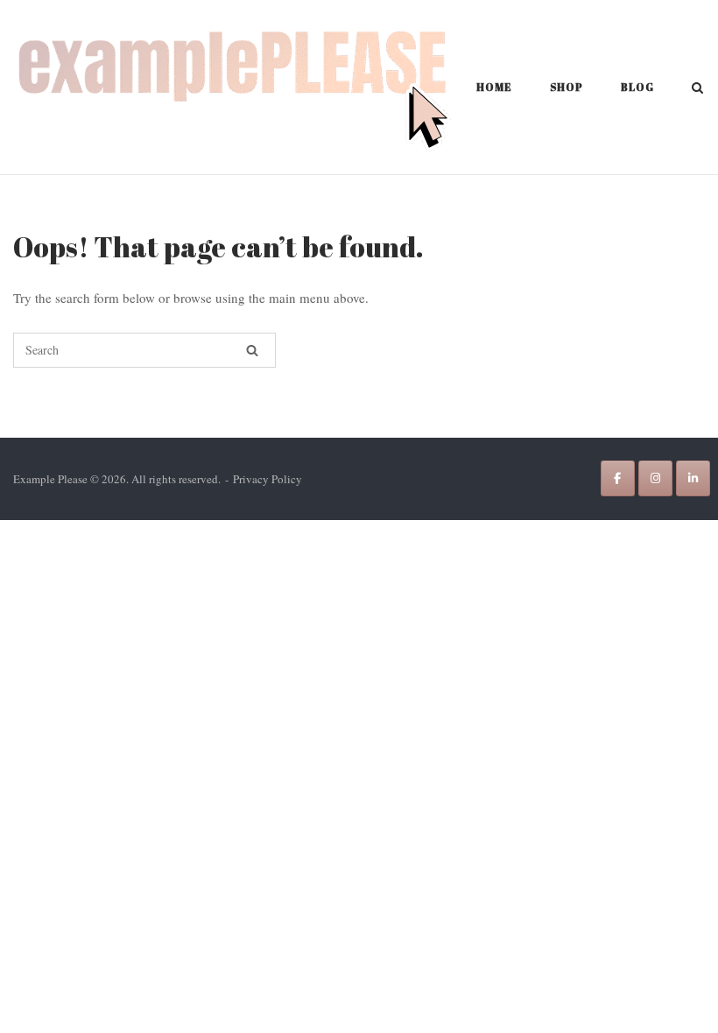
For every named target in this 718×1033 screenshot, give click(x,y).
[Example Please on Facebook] (618, 478)
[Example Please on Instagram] (655, 478)
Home (494, 87)
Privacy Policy (267, 479)
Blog (637, 87)
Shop (566, 87)
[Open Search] (697, 89)
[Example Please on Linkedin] (693, 478)
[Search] (252, 350)
